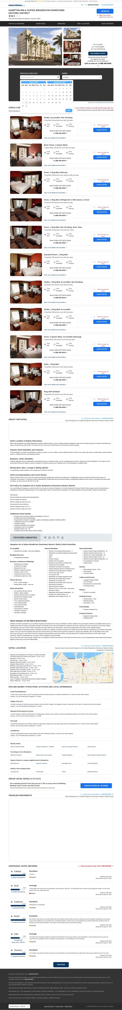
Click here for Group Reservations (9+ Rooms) (100, 102)
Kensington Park (66, 763)
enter (69, 110)
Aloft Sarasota (92, 746)
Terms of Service (49, 1006)
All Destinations (29, 994)
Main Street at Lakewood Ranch (97, 755)
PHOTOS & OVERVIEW (16, 23)
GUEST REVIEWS (107, 23)
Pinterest (57, 998)
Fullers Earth (39, 771)
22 (56, 99)
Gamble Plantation (67, 755)
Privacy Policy (59, 1006)
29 (44, 102)
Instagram (45, 998)
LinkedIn (51, 998)
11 (67, 92)
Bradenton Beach (93, 771)
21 (52, 99)
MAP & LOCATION (83, 23)
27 (37, 102)
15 (56, 95)
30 (23, 106)
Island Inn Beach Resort (17, 746)
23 (59, 99)
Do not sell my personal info (65, 994)
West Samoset (14, 763)
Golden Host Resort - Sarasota (45, 746)
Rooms (64, 73)
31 (26, 106)
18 (67, 95)
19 (70, 95)
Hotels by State (39, 994)
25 (30, 102)
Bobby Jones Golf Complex (44, 755)
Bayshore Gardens (41, 763)
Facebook (28, 998)
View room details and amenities (54, 138)
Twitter (34, 998)
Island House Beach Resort (70, 746)
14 (52, 95)
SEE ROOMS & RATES (97, 53)
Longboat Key (14, 771)
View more (61, 964)
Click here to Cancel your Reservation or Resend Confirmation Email (29, 988)
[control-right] (58, 47)
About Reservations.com (16, 994)
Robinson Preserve (16, 755)
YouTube (39, 998)
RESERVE (105, 11)
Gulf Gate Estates (93, 763)
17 (63, 95)
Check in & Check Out (29, 73)
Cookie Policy (68, 1006)
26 (33, 102)
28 (40, 102)
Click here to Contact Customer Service (75, 988)
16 (59, 95)
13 (49, 95)
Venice (64, 771)
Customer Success (50, 994)
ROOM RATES (40, 23)
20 (49, 99)
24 (26, 102)
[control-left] (12, 47)
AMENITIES (61, 23)
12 (70, 92)
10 (63, 92)
